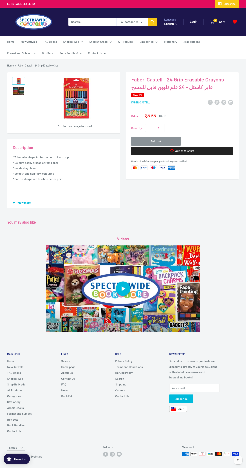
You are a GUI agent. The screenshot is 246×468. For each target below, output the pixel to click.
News (64, 390)
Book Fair (67, 396)
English (13, 447)
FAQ (63, 384)
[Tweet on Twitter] (223, 102)
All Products (125, 41)
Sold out (156, 141)
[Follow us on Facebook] (105, 454)
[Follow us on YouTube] (119, 454)
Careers (120, 390)
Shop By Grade (98, 41)
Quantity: (137, 128)
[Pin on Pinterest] (217, 102)
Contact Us (95, 53)
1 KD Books (50, 41)
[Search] (152, 22)
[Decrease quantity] (149, 128)
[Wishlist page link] (235, 22)
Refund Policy (124, 372)
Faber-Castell (140, 102)
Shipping (120, 384)
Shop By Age (71, 41)
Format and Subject (19, 53)
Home (11, 41)
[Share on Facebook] (210, 102)
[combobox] (178, 409)
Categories (147, 41)
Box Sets (47, 53)
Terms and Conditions (129, 367)
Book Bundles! (68, 53)
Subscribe (230, 3)
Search (65, 361)
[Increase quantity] (168, 128)
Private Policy (123, 361)
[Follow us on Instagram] (112, 454)
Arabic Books (192, 41)
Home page (68, 367)
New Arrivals (29, 41)
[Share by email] (230, 102)
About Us (67, 372)
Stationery (170, 41)
